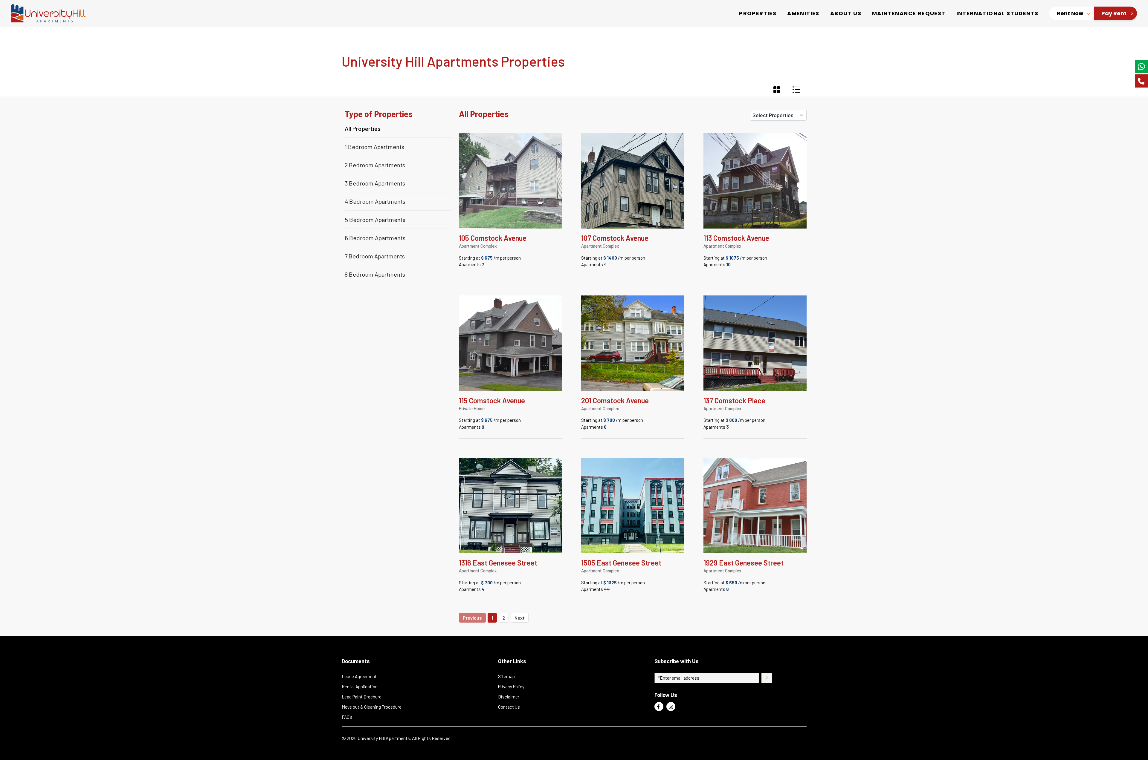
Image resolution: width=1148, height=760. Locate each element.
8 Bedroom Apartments (375, 274)
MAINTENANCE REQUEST (909, 13)
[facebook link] (658, 706)
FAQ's (347, 717)
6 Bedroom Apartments (375, 237)
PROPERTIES (757, 13)
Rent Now (1070, 13)
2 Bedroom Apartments (375, 164)
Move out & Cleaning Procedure (372, 707)
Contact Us (509, 707)
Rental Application (360, 686)
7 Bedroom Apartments (375, 256)
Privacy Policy (511, 686)
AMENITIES (803, 13)
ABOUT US (845, 13)
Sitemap (506, 676)
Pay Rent (1113, 13)
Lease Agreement (359, 676)
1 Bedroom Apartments (374, 146)
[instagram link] (670, 706)
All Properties (363, 128)
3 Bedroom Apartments (375, 183)
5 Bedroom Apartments (375, 219)
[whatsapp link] (1141, 66)
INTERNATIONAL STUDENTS (997, 13)
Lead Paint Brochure (361, 696)
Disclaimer (508, 696)
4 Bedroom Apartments (375, 201)
